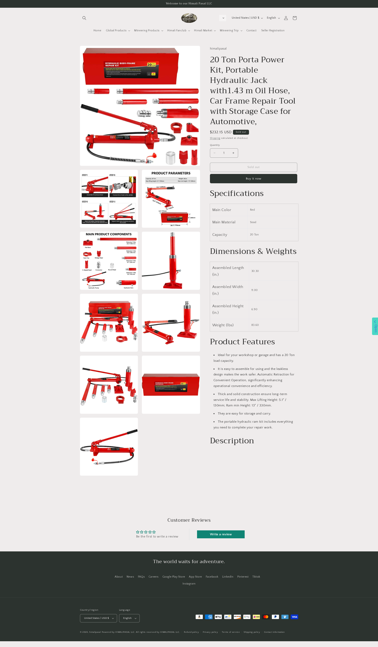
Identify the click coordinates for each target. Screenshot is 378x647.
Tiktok (256, 576)
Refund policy (191, 632)
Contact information (274, 632)
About (119, 576)
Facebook (212, 576)
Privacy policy (210, 632)
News (130, 576)
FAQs (141, 576)
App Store (195, 576)
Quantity (215, 145)
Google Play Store (174, 576)
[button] (84, 18)
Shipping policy (252, 632)
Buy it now (253, 178)
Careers (154, 576)
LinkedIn (228, 576)
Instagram (189, 583)
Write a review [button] (221, 534)
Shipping (215, 138)
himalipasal (95, 632)
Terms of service (231, 632)
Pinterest (242, 576)
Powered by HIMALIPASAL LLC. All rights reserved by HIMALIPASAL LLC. (141, 632)
